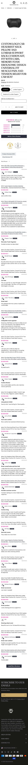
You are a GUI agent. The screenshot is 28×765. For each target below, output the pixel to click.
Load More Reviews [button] (14, 666)
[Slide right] (16, 38)
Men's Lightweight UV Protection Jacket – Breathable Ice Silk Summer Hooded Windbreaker (14, 203)
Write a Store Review (14, 136)
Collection (9, 8)
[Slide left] (12, 38)
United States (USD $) (9, 748)
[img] (14, 120)
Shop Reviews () (7, 157)
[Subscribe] (25, 695)
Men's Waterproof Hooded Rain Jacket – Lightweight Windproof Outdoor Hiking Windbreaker (14, 233)
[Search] (21, 3)
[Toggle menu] (1, 3)
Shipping (3, 82)
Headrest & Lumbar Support (11, 94)
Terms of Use (20, 699)
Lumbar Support (17, 89)
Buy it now (14, 112)
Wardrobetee (9, 761)
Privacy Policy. (4, 700)
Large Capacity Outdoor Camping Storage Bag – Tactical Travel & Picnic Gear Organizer (13, 187)
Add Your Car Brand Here (7, 98)
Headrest (5, 89)
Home (2, 8)
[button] (7, 125)
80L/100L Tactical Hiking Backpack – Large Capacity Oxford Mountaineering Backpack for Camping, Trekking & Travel (13, 167)
